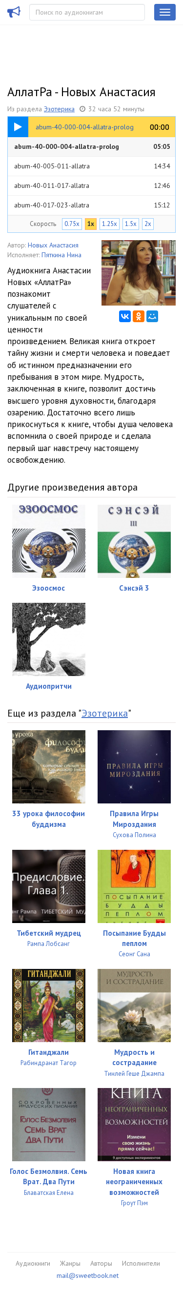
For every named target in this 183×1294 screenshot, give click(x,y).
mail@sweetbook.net (88, 1275)
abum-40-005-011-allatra (92, 166)
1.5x (131, 224)
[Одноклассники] (138, 316)
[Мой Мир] (152, 316)
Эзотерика (59, 108)
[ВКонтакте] (125, 316)
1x (90, 224)
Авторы (101, 1263)
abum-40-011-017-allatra (92, 185)
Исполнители (141, 1263)
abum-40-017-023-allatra (92, 205)
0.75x (72, 224)
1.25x (109, 224)
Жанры (70, 1263)
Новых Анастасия (53, 245)
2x (147, 224)
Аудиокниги (33, 1263)
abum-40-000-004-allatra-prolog (92, 146)
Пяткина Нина (61, 254)
